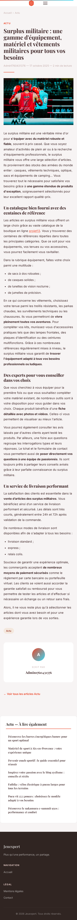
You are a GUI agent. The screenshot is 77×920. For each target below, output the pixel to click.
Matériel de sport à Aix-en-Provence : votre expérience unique (35, 750)
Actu (17, 12)
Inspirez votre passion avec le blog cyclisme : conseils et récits (36, 774)
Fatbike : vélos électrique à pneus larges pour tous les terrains (36, 786)
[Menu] (45, 3)
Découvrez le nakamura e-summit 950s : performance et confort (33, 810)
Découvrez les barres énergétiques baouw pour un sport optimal (37, 738)
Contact (8, 897)
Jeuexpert (12, 846)
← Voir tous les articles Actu (22, 694)
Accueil (8, 12)
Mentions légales (13, 891)
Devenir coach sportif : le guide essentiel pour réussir (37, 762)
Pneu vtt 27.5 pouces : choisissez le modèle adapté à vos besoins (34, 798)
